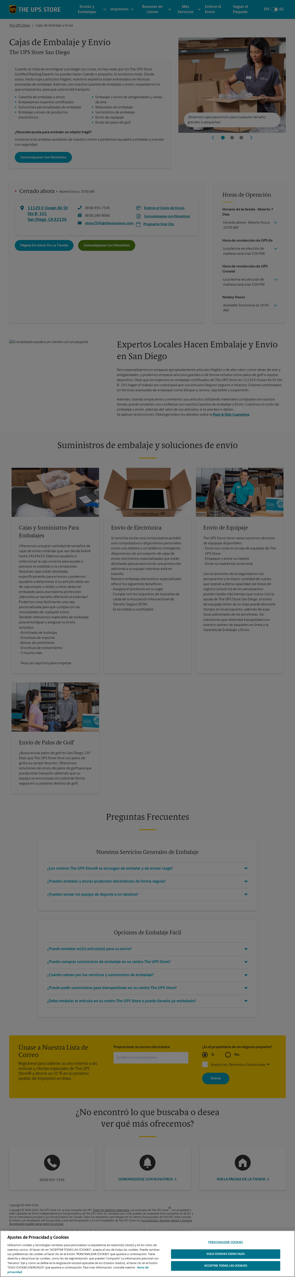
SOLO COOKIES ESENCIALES (225, 1254)
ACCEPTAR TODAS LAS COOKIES (225, 1266)
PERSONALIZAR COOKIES (225, 1242)
